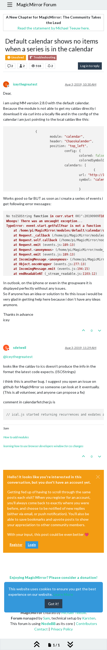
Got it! (53, 604)
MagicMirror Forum (36, 4)
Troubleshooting (44, 57)
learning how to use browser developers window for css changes (43, 446)
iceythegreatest (25, 84)
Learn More (63, 594)
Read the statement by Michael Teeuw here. (53, 28)
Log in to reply (89, 66)
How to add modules (16, 437)
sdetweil (19, 348)
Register (16, 545)
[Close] (98, 477)
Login (32, 545)
